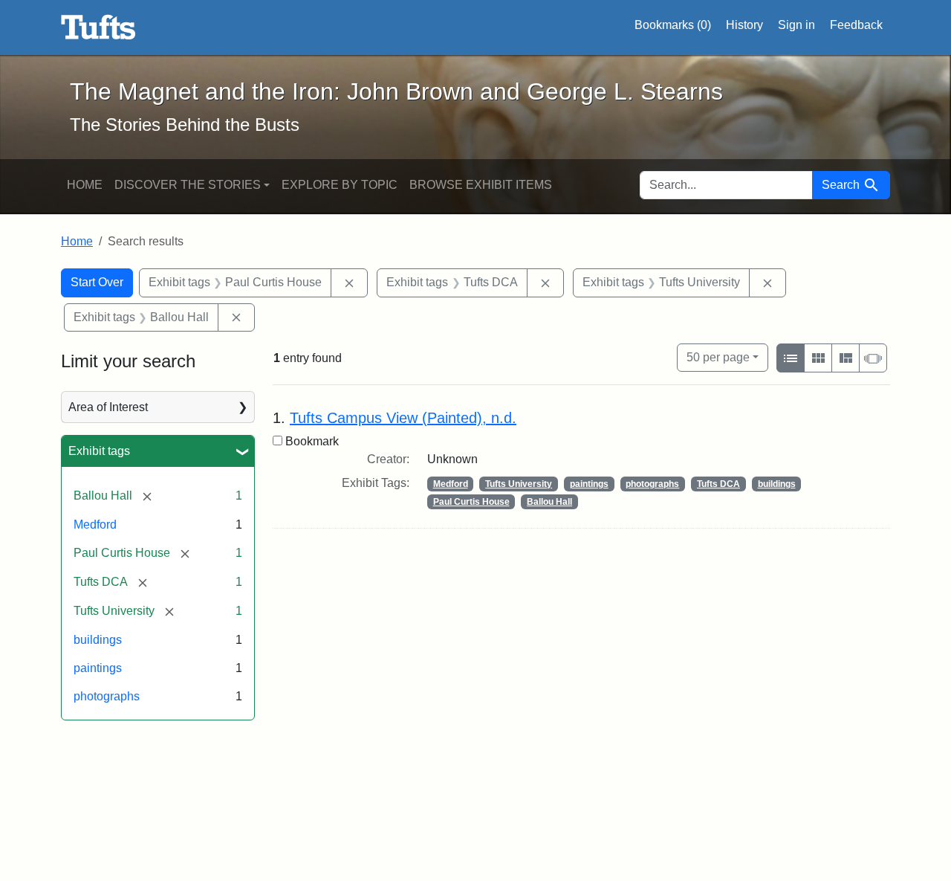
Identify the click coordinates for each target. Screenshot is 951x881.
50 (718, 357)
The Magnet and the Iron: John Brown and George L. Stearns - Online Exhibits (98, 27)
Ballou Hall (549, 502)
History (744, 25)
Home (85, 184)
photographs (107, 696)
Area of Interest (108, 407)
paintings (98, 668)
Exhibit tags (99, 451)
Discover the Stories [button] (187, 184)
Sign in (796, 25)
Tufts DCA (718, 484)
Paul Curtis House (471, 502)
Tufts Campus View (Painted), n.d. (403, 418)
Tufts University (518, 484)
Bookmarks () (672, 25)
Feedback (856, 25)
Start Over (97, 282)
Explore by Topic (339, 184)
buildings (98, 639)
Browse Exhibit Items (480, 184)
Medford (95, 524)
